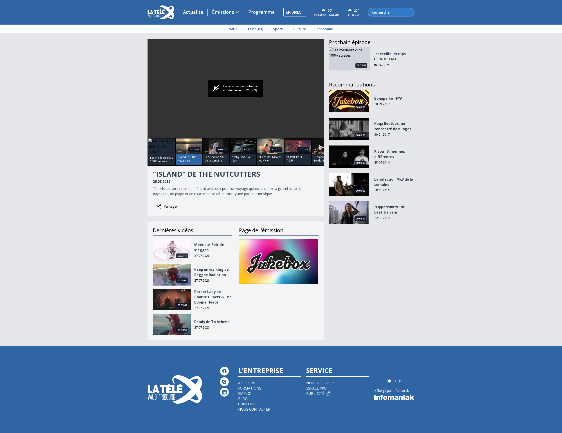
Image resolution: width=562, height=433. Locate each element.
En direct (294, 12)
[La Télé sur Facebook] (224, 371)
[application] (236, 88)
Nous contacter (254, 409)
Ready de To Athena (212, 321)
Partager (171, 206)
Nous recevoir (320, 383)
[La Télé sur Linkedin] (224, 392)
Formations (249, 388)
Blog (243, 398)
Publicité (315, 393)
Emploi (244, 393)
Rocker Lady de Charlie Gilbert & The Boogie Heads (213, 297)
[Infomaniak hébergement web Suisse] (394, 397)
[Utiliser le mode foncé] (400, 381)
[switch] (391, 381)
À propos (246, 383)
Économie (325, 29)
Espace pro (316, 388)
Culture (299, 29)
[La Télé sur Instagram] (224, 381)
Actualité (193, 12)
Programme (261, 12)
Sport (278, 29)
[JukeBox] (278, 261)
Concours (248, 404)
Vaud (233, 29)
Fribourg (255, 29)
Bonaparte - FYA (388, 98)
